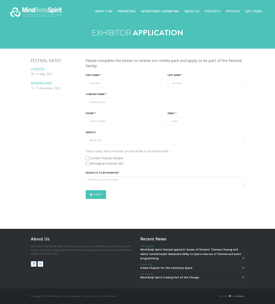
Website (91, 132)
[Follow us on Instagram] (40, 264)
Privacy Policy (89, 296)
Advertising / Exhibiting (160, 11)
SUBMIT (97, 194)
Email (172, 113)
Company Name (96, 94)
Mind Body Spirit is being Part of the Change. (170, 277)
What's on (103, 11)
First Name (93, 75)
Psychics (233, 11)
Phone (91, 113)
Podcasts (213, 11)
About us (191, 11)
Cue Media (239, 296)
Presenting (127, 11)
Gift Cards (253, 11)
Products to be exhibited (102, 172)
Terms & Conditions (107, 296)
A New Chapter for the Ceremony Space (166, 268)
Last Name (175, 75)
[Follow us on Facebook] (33, 264)
